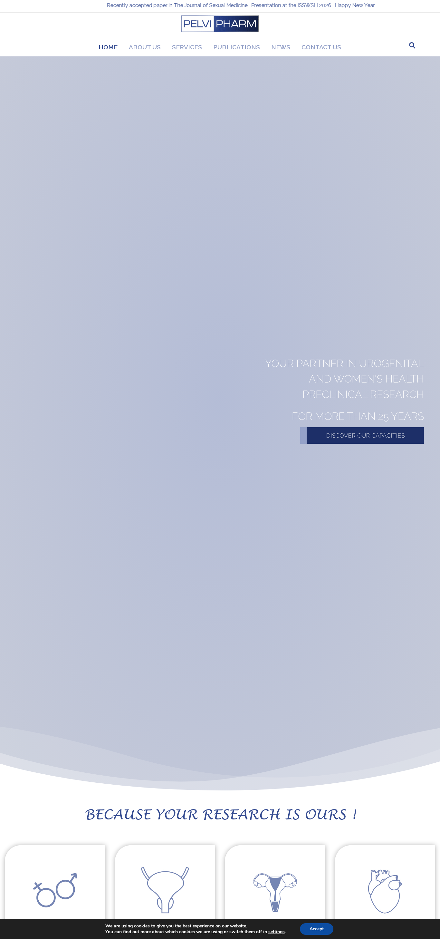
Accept (317, 929)
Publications (236, 47)
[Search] (412, 45)
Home (108, 47)
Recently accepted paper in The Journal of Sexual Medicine (144, 5)
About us (145, 47)
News (280, 47)
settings (276, 932)
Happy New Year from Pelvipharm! (343, 5)
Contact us (321, 47)
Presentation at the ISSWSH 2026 (259, 5)
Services (187, 47)
